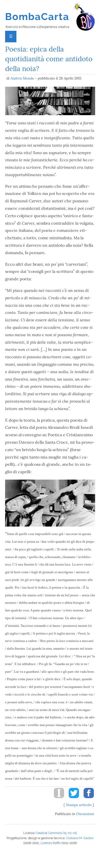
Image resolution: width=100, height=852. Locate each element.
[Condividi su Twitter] (72, 799)
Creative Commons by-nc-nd (56, 833)
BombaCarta (37, 16)
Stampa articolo (79, 805)
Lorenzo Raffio (51, 843)
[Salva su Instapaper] (57, 799)
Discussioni (85, 813)
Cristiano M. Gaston (80, 838)
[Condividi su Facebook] (87, 799)
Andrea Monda (22, 78)
